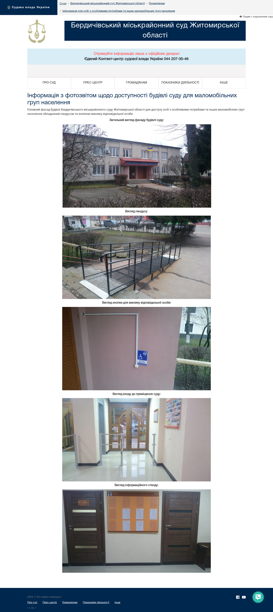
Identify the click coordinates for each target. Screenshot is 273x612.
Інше (117, 602)
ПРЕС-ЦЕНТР (92, 83)
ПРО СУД (49, 83)
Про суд (32, 602)
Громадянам (69, 602)
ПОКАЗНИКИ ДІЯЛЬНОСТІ (180, 83)
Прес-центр (50, 602)
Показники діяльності (96, 602)
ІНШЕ (224, 83)
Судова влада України (31, 7)
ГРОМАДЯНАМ (136, 83)
